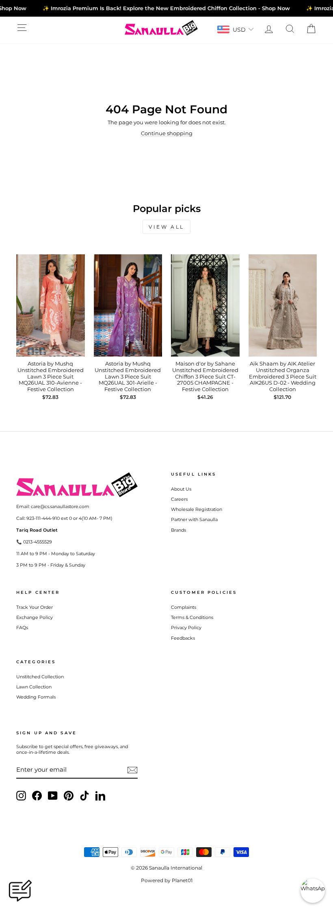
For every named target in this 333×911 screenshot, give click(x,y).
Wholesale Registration (196, 509)
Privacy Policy (186, 627)
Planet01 (182, 880)
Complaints (183, 607)
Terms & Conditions (192, 617)
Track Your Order (34, 607)
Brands (178, 530)
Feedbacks (183, 638)
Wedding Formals (36, 697)
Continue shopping (166, 133)
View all (166, 227)
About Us (181, 489)
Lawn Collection (34, 687)
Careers (179, 499)
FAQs (22, 627)
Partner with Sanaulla (194, 519)
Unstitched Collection (40, 676)
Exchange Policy (34, 617)
